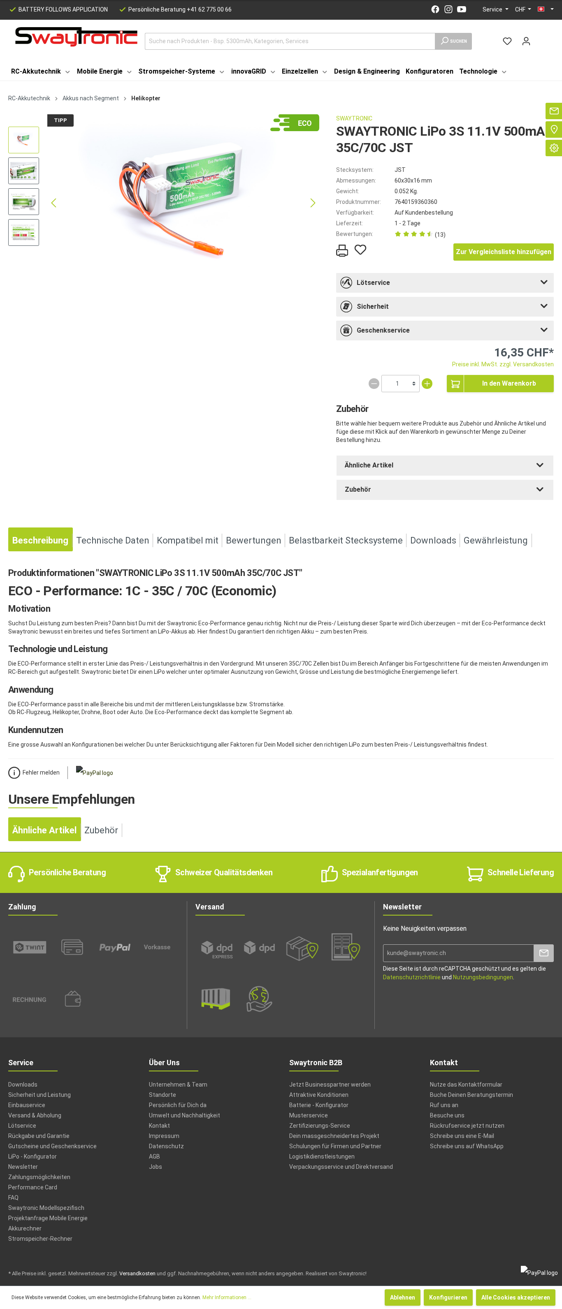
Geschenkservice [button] (383, 330)
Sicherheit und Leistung (39, 1095)
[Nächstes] (313, 203)
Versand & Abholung (34, 1115)
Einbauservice (26, 1105)
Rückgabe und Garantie (39, 1136)
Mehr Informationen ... (226, 1297)
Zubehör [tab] (101, 830)
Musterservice (308, 1115)
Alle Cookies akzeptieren (515, 1297)
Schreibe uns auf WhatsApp (467, 1146)
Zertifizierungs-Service (319, 1125)
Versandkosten (137, 1273)
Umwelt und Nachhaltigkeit (184, 1115)
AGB (154, 1156)
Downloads (22, 1084)
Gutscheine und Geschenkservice (52, 1146)
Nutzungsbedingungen (483, 977)
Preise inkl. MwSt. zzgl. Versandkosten (503, 364)
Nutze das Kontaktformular (466, 1084)
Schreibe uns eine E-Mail (462, 1136)
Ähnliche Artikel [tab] (44, 830)
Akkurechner (25, 1228)
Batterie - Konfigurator (318, 1105)
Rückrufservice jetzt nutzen (467, 1125)
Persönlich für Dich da (178, 1105)
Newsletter (23, 1166)
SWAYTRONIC (354, 118)
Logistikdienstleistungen (322, 1156)
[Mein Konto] (526, 41)
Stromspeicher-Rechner (40, 1238)
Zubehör (358, 489)
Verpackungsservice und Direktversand (341, 1166)
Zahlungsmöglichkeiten (39, 1177)
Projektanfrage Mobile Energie (48, 1218)
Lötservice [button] (373, 283)
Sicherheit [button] (373, 306)
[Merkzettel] (507, 41)
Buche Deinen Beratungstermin (471, 1095)
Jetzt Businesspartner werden (330, 1084)
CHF (521, 9)
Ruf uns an (444, 1105)
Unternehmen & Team (178, 1084)
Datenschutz (166, 1146)
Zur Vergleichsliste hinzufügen (503, 252)
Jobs (155, 1166)
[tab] (445, 283)
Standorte (162, 1095)
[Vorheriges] (53, 203)
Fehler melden (41, 772)
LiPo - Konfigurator (32, 1156)
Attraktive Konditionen (318, 1095)
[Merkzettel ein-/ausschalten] (360, 249)
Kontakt (159, 1125)
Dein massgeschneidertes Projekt (334, 1136)
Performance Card (32, 1187)
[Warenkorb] (541, 38)
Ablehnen (402, 1297)
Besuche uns (447, 1115)
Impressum (164, 1136)
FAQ (13, 1197)
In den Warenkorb (509, 383)
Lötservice (22, 1125)
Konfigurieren (448, 1297)
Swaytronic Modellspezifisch (46, 1208)
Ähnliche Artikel (369, 465)
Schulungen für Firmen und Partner (335, 1146)
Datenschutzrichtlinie (412, 977)
